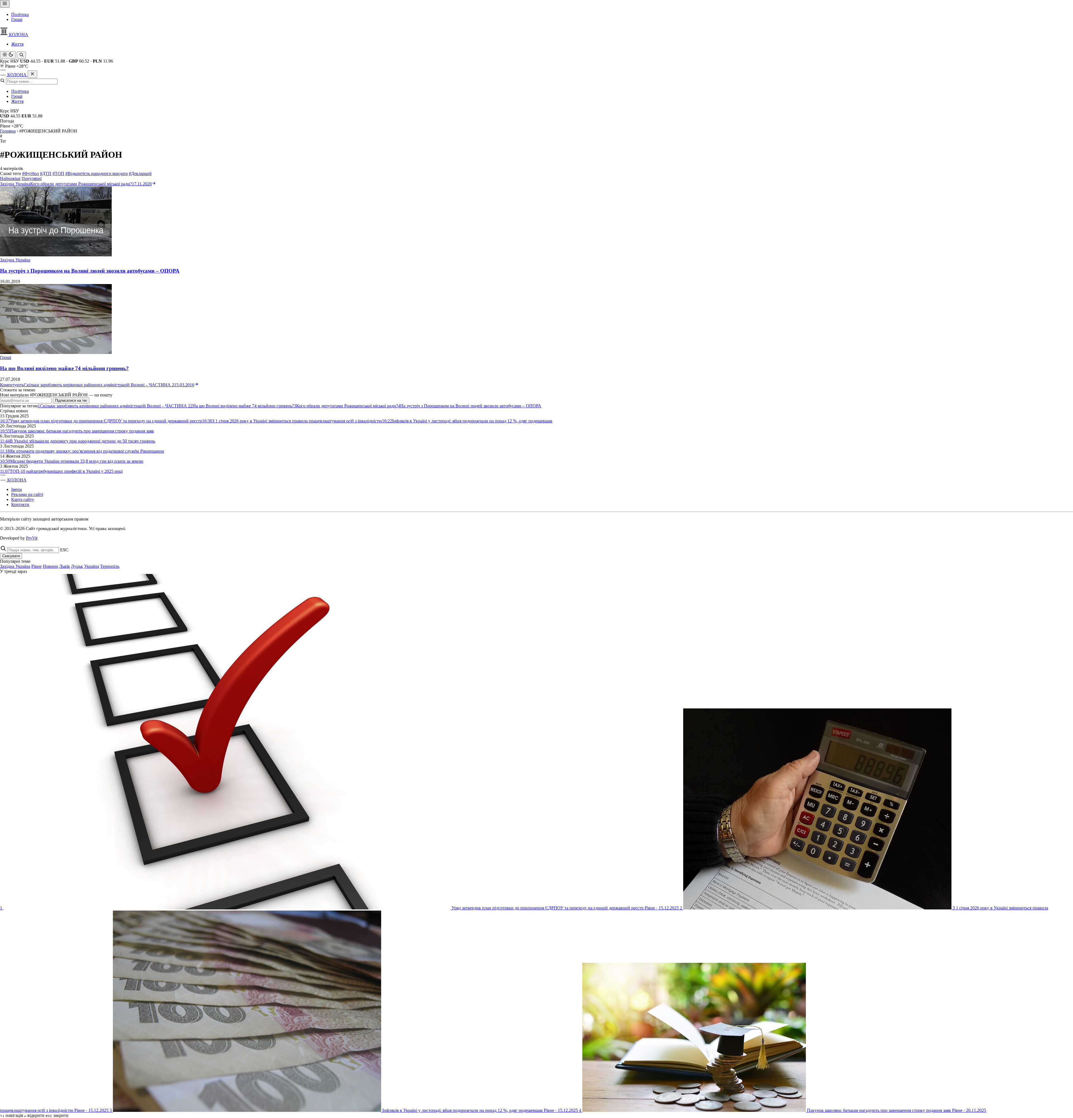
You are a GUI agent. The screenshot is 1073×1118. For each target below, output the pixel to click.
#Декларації (140, 173)
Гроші (16, 19)
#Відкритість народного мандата (96, 173)
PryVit (31, 538)
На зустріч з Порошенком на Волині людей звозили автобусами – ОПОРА (89, 271)
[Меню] (5, 4)
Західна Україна (15, 259)
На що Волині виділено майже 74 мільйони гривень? (64, 368)
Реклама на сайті (27, 494)
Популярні (32, 178)
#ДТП (45, 173)
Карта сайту (22, 499)
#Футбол (30, 173)
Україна (91, 566)
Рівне (36, 566)
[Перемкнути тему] (8, 55)
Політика (20, 14)
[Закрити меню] (32, 74)
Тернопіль (109, 566)
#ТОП (58, 173)
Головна (8, 131)
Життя (17, 44)
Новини (50, 566)
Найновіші (10, 178)
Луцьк (77, 566)
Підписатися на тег (71, 400)
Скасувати (11, 556)
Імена (16, 489)
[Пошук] (21, 55)
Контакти (20, 504)
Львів (64, 566)
